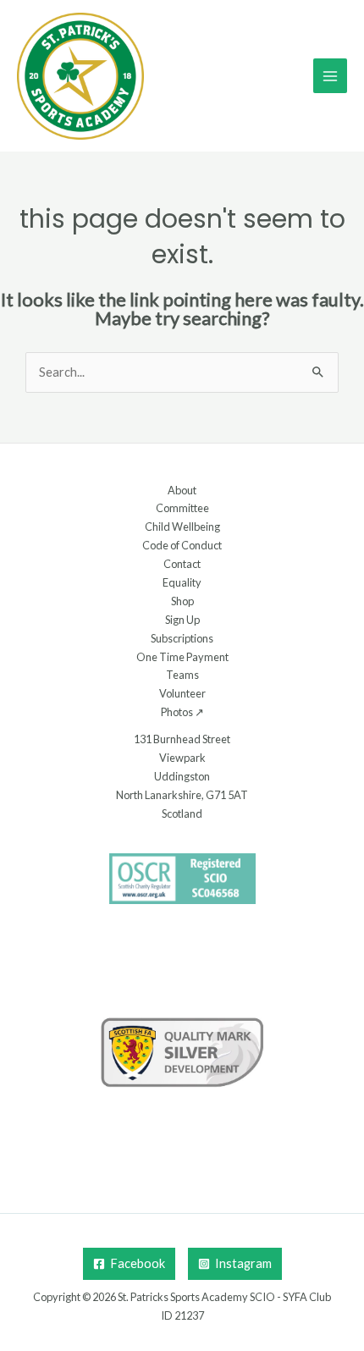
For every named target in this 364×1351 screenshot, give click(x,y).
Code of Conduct (182, 545)
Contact (182, 564)
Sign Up (182, 619)
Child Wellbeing (182, 526)
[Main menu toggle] (330, 75)
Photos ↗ (182, 712)
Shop (182, 601)
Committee (182, 508)
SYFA (295, 1297)
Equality (182, 582)
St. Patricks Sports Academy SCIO (196, 1297)
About (182, 490)
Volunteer (182, 693)
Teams (182, 674)
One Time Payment (182, 657)
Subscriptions (182, 638)
